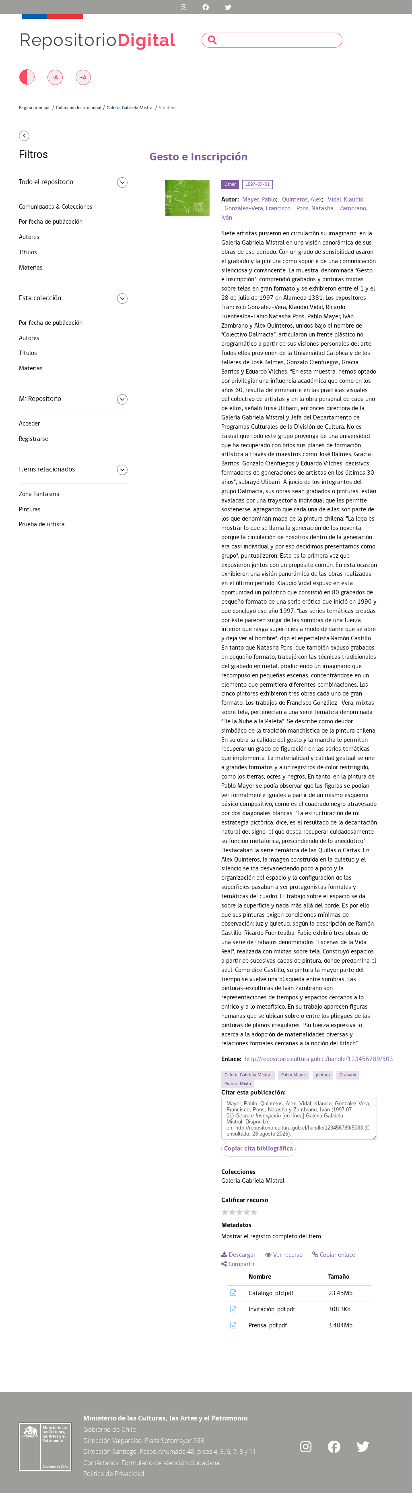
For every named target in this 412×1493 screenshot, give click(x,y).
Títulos (28, 252)
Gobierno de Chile (109, 1429)
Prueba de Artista (42, 524)
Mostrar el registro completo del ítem (271, 1236)
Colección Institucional (78, 108)
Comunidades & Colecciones (56, 207)
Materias (31, 268)
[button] (61, 136)
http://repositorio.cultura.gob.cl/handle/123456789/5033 (321, 1059)
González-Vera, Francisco (257, 209)
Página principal (35, 108)
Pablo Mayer (293, 1075)
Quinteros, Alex (302, 200)
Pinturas (30, 510)
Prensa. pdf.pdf (268, 1326)
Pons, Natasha (315, 209)
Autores (29, 237)
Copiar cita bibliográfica (258, 1149)
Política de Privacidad (113, 1473)
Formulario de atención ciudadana (170, 1462)
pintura (323, 1075)
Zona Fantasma (39, 494)
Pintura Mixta (238, 1084)
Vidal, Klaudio (345, 200)
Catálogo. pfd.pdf (271, 1293)
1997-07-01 (257, 184)
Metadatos (236, 1225)
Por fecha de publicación (50, 222)
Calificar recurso (244, 1200)
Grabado (348, 1075)
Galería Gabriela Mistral (130, 108)
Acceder (29, 424)
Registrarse (33, 439)
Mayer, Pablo (259, 200)
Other (230, 184)
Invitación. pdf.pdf (272, 1309)
